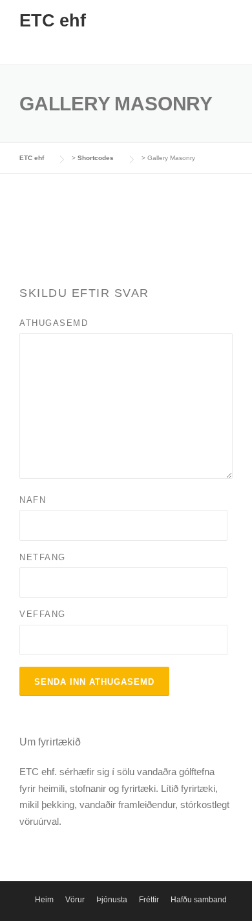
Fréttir (149, 900)
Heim (44, 900)
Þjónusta (111, 900)
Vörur (75, 900)
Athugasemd (53, 323)
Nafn (32, 500)
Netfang (42, 557)
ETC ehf (52, 20)
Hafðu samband (199, 900)
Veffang (42, 614)
